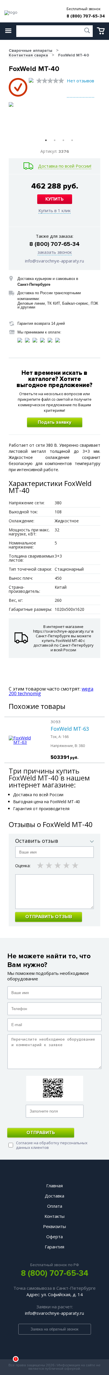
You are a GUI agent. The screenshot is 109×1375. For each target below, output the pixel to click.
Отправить (40, 1133)
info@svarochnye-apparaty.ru (54, 261)
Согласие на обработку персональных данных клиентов (51, 1145)
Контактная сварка (28, 55)
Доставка (54, 1196)
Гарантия (54, 1247)
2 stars (49, 865)
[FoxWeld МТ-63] (25, 742)
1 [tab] (46, 140)
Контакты (54, 1216)
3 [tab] (63, 140)
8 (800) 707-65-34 (86, 16)
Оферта (54, 1236)
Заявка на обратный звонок (54, 1329)
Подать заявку (54, 422)
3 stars (58, 865)
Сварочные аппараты (30, 50)
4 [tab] (72, 140)
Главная (54, 1185)
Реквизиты (54, 1226)
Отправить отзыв (48, 917)
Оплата (54, 1206)
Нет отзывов (80, 81)
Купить (54, 199)
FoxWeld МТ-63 (70, 728)
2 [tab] (55, 140)
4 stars (66, 865)
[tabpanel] (32, 118)
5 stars (75, 865)
